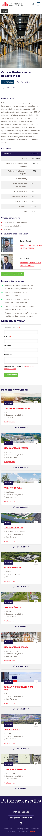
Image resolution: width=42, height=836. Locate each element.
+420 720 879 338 (27, 248)
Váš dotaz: (9, 354)
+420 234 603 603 (21, 812)
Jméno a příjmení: (12, 328)
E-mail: (7, 337)
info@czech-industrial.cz (21, 818)
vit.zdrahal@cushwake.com (30, 263)
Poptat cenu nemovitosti (12, 274)
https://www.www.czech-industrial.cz (12, 4)
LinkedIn (21, 823)
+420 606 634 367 (27, 266)
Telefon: (7, 346)
